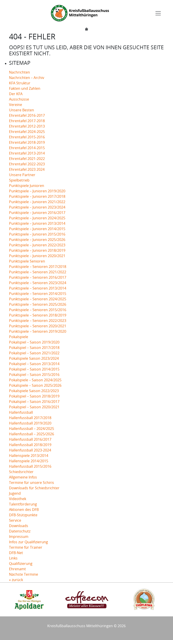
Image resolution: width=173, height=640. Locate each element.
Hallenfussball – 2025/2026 (31, 433)
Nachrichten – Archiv (26, 77)
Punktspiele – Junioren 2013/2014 (37, 223)
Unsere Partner (22, 174)
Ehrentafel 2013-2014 (27, 153)
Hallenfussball (21, 412)
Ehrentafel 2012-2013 (27, 126)
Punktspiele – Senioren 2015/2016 (37, 309)
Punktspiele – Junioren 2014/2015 (37, 228)
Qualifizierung (20, 563)
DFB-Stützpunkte (23, 514)
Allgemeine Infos (23, 477)
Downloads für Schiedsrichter (34, 487)
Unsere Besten (21, 110)
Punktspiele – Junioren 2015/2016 (37, 234)
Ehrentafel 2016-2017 (27, 115)
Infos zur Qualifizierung (28, 541)
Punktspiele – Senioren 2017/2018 (37, 266)
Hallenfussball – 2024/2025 (31, 428)
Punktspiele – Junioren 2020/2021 (37, 255)
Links (13, 558)
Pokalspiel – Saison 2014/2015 (34, 369)
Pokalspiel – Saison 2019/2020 (34, 342)
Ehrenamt (17, 568)
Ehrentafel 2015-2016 (27, 137)
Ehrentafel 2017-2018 (27, 120)
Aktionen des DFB (24, 509)
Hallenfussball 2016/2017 (30, 439)
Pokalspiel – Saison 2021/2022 (34, 352)
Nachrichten (19, 72)
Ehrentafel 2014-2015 (27, 147)
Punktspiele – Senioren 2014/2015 (37, 293)
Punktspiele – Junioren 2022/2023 (37, 245)
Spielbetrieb (19, 180)
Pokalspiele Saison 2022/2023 (34, 390)
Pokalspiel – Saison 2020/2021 (34, 406)
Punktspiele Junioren (26, 185)
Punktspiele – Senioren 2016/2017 (37, 277)
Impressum (18, 536)
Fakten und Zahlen (24, 88)
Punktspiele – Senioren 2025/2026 (37, 304)
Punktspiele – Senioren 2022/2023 (37, 320)
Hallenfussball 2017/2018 (30, 417)
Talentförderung (23, 504)
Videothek (17, 498)
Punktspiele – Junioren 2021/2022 (37, 201)
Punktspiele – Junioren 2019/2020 (37, 191)
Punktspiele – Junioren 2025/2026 (37, 239)
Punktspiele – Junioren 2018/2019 (37, 250)
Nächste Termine (23, 574)
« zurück (16, 579)
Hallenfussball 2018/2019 (30, 444)
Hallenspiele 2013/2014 (28, 455)
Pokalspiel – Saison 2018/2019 (34, 396)
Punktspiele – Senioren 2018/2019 (37, 315)
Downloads (18, 525)
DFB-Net (16, 552)
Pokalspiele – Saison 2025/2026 (35, 385)
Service (15, 520)
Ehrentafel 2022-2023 (27, 164)
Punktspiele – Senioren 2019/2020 (37, 331)
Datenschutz (19, 531)
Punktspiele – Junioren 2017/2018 (37, 196)
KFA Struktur (19, 83)
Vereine (15, 104)
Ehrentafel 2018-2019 (27, 142)
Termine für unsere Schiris (31, 482)
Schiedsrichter (21, 471)
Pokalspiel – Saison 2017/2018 (34, 347)
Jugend (15, 493)
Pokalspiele (18, 336)
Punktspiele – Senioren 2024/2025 (37, 298)
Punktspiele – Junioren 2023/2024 (37, 207)
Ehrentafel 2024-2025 (27, 131)
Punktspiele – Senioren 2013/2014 (37, 288)
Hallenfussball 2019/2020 (30, 423)
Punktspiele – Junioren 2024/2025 (37, 218)
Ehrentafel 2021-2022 (27, 158)
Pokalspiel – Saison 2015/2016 (34, 374)
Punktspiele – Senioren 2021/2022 (37, 271)
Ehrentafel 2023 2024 (27, 169)
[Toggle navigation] (158, 13)
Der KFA (16, 93)
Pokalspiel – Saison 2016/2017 (34, 401)
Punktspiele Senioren (27, 261)
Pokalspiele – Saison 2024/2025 (35, 379)
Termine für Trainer (25, 547)
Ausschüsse (19, 99)
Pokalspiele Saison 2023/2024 (34, 358)
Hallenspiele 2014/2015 (28, 460)
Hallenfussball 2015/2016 (30, 466)
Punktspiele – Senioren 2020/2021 (37, 325)
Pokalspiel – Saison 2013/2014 (34, 363)
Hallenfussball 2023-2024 (30, 450)
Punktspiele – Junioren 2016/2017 (37, 212)
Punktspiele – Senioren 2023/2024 (37, 282)
